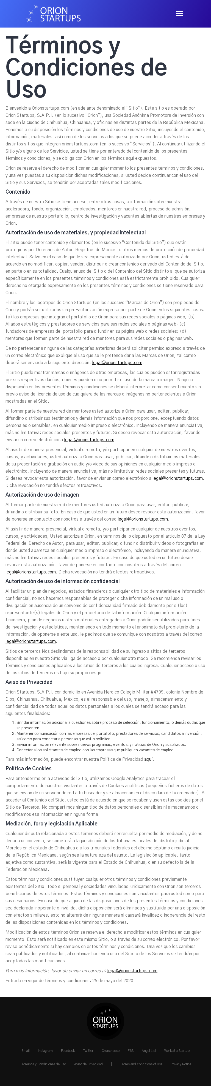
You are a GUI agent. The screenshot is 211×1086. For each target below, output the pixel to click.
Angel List (149, 1050)
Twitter (88, 1050)
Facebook (68, 1050)
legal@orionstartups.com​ (117, 363)
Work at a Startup (177, 1050)
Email (25, 1050)
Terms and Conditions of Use (141, 1064)
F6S (131, 1050)
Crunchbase (111, 1050)
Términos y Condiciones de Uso (43, 1064)
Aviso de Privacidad (88, 1064)
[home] (51, 14)
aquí (148, 759)
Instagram (45, 1050)
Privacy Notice (181, 1064)
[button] (179, 13)
